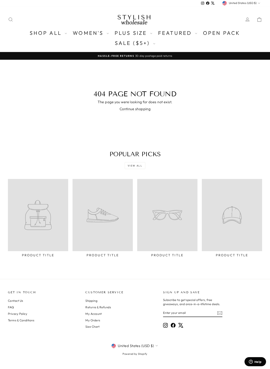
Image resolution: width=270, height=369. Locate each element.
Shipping (91, 301)
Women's (89, 33)
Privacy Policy (17, 314)
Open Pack (221, 33)
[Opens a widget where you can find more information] (255, 362)
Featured (176, 33)
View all (135, 165)
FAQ (11, 307)
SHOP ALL (47, 33)
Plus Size (132, 33)
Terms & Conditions (21, 320)
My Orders (92, 320)
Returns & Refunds (98, 307)
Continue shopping (135, 109)
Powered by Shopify (135, 353)
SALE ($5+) (133, 43)
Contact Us (15, 301)
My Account (93, 314)
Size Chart (92, 326)
